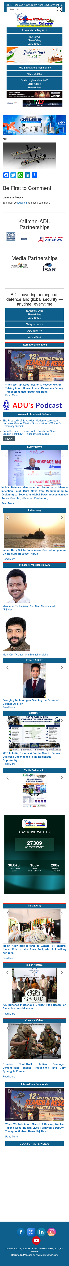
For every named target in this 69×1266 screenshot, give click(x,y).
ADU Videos (34, 336)
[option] (18, 236)
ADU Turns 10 (34, 330)
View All (8, 435)
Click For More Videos (34, 1140)
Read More (11, 391)
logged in (22, 202)
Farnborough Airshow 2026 (34, 80)
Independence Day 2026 (34, 30)
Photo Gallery (35, 40)
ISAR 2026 (34, 36)
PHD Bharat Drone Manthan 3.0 (34, 67)
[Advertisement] (34, 1178)
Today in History (34, 324)
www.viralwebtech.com (47, 1251)
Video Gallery (34, 43)
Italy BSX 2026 (34, 73)
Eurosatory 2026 (34, 310)
